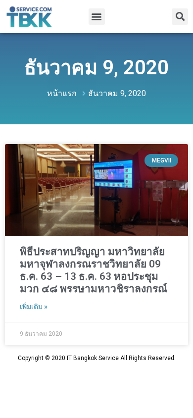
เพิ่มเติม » (34, 307)
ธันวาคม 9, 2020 (96, 67)
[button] (97, 16)
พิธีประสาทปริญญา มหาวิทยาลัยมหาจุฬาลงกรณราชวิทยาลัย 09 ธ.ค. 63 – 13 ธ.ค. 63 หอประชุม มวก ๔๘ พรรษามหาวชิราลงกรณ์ (93, 270)
